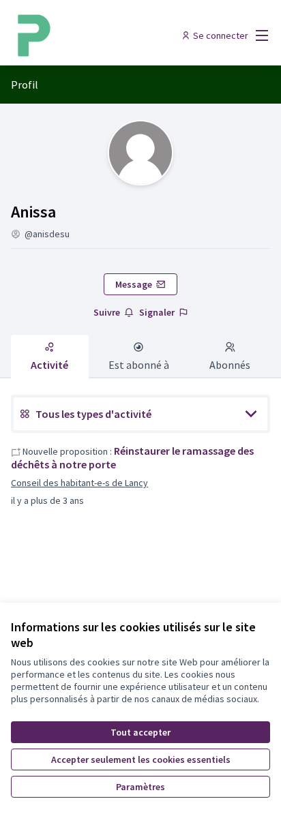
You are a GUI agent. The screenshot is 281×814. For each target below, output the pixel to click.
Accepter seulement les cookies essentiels (141, 759)
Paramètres (140, 787)
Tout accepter (140, 732)
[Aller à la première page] (107, 35)
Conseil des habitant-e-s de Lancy (79, 483)
